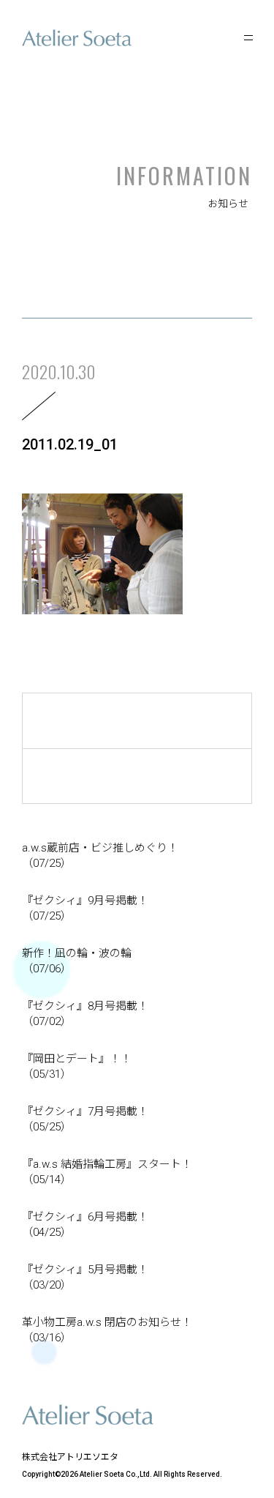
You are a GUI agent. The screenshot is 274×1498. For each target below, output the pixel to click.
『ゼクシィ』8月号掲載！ (85, 1013)
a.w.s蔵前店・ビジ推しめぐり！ (100, 855)
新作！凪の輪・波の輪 (77, 961)
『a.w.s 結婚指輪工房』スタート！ (107, 1172)
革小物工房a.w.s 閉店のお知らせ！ (107, 1330)
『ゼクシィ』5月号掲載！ (85, 1277)
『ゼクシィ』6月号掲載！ (85, 1224)
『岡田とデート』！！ (77, 1066)
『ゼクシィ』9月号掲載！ (85, 908)
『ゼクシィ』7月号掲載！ (85, 1119)
